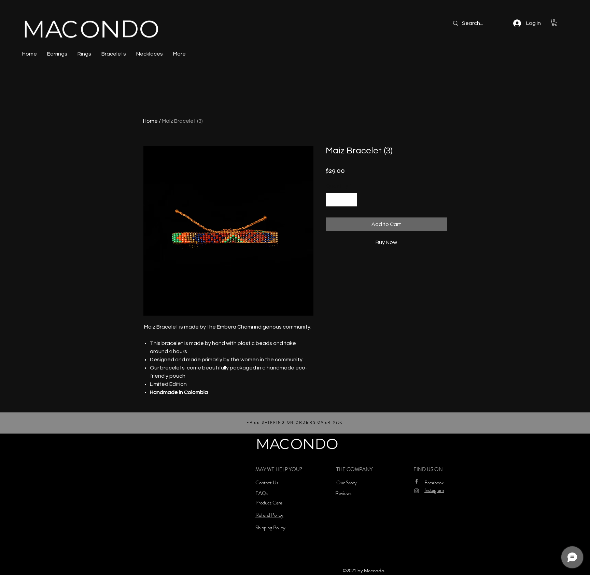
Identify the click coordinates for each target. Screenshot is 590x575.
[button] (554, 22)
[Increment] (351, 199)
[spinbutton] (341, 199)
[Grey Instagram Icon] (416, 491)
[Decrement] (331, 199)
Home (150, 121)
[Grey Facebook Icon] (416, 481)
